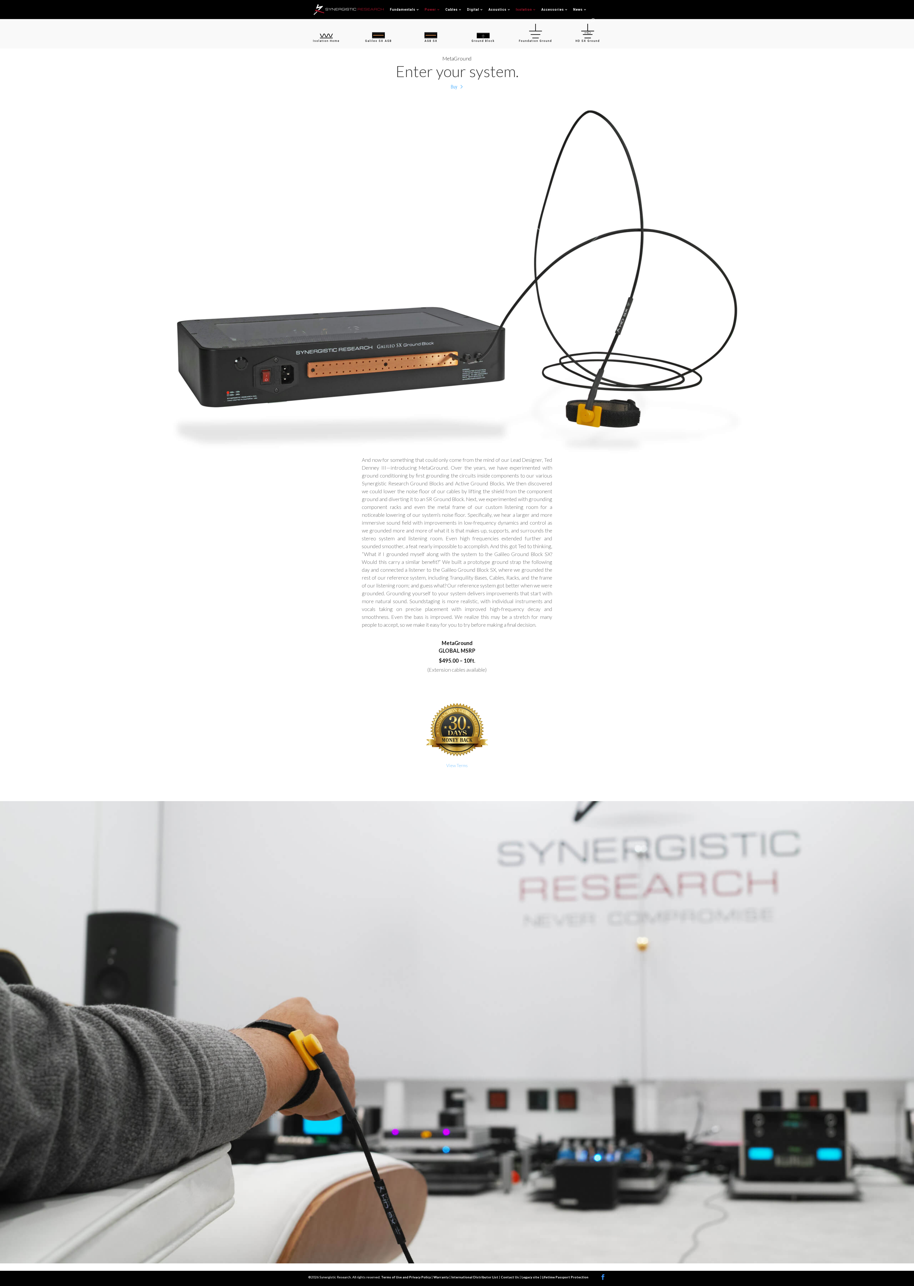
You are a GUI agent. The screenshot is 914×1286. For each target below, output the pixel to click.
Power (430, 9)
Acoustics (497, 9)
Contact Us (510, 1277)
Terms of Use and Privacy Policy (406, 1277)
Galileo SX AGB (378, 41)
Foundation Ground (535, 41)
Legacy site (531, 1277)
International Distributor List (475, 1277)
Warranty (441, 1277)
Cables (451, 9)
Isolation (524, 9)
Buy (454, 87)
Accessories (552, 9)
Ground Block (483, 41)
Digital (473, 9)
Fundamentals (402, 9)
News (578, 9)
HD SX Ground (588, 41)
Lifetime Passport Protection (565, 1277)
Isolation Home (326, 41)
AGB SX (430, 41)
